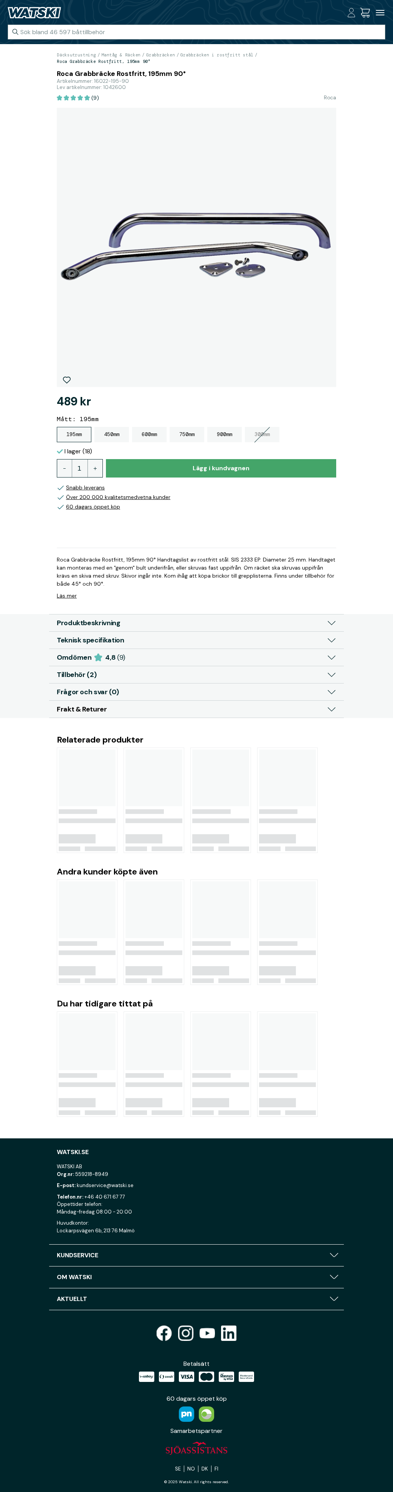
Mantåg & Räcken (120, 55)
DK (204, 1469)
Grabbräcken (160, 55)
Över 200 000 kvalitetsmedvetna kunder (118, 497)
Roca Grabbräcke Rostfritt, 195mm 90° (103, 61)
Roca (330, 97)
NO (191, 1469)
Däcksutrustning (76, 55)
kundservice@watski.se (105, 1185)
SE (178, 1469)
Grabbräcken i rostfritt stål (216, 55)
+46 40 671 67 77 (104, 1197)
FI (216, 1469)
